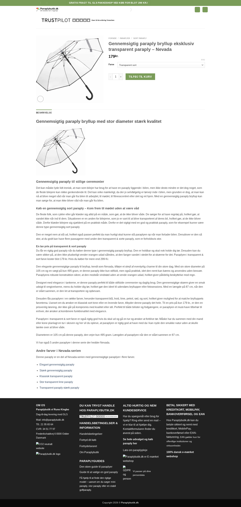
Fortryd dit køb (88, 440)
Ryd (203, 60)
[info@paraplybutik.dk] (37, 2)
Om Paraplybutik (89, 452)
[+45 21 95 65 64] (50, 2)
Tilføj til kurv (140, 76)
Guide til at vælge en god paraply (99, 472)
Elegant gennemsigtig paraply (57, 364)
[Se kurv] (205, 9)
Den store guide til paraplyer (96, 466)
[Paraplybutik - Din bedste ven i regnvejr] (49, 9)
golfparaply (85, 489)
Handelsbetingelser (91, 433)
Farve (111, 64)
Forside (113, 38)
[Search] (127, 9)
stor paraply (95, 486)
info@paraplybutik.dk (53, 419)
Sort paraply (140, 38)
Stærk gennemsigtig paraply (56, 370)
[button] (197, 9)
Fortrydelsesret (88, 446)
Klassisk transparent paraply (56, 376)
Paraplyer (125, 38)
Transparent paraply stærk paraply (59, 387)
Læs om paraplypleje (135, 450)
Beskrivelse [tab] (44, 112)
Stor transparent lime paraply (56, 382)
